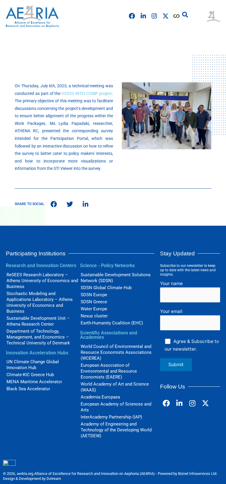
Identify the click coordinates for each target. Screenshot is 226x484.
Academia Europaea (100, 397)
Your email (171, 311)
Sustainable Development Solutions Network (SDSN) (116, 277)
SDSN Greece (94, 301)
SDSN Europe (94, 294)
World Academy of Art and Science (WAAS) (115, 387)
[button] (185, 15)
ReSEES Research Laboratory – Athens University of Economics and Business (42, 280)
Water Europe (94, 308)
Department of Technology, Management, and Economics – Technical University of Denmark (38, 337)
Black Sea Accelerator (28, 388)
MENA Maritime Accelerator (34, 381)
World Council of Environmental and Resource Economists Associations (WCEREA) (116, 352)
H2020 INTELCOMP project (87, 93)
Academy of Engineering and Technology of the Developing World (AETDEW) (116, 429)
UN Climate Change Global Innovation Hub (32, 364)
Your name (171, 283)
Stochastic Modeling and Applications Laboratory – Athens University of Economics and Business (39, 302)
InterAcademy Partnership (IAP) (111, 417)
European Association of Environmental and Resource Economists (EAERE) (109, 371)
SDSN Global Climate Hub (106, 287)
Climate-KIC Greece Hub (30, 374)
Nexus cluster (94, 316)
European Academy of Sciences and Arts (116, 407)
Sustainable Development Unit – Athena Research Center (38, 321)
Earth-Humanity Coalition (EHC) (112, 323)
